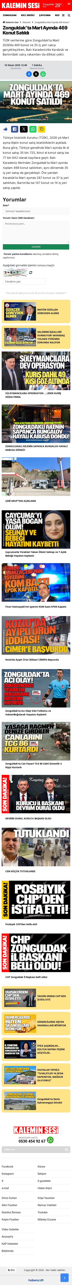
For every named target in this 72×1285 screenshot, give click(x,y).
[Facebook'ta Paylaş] (14, 129)
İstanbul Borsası (11, 1212)
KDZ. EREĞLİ (27, 15)
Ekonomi (27, 22)
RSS (12, 1270)
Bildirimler (8, 1251)
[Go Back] (64, 1277)
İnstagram (8, 1173)
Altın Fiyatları (9, 1205)
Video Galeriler (10, 1229)
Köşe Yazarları (46, 1198)
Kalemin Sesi (12, 22)
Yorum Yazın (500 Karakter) (18, 217)
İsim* (6, 205)
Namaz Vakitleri (47, 1205)
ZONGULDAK (9, 15)
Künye (41, 1166)
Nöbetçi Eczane (47, 1219)
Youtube (42, 1212)
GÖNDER (36, 246)
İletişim (42, 1173)
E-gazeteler (44, 1181)
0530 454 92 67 (32, 1141)
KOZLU (58, 15)
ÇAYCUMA (45, 15)
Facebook (7, 1166)
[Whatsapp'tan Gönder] (33, 129)
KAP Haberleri (10, 1243)
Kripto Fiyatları (10, 1219)
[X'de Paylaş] (24, 129)
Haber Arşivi (45, 1188)
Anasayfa (7, 1236)
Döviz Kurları (9, 1198)
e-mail (5, 1188)
